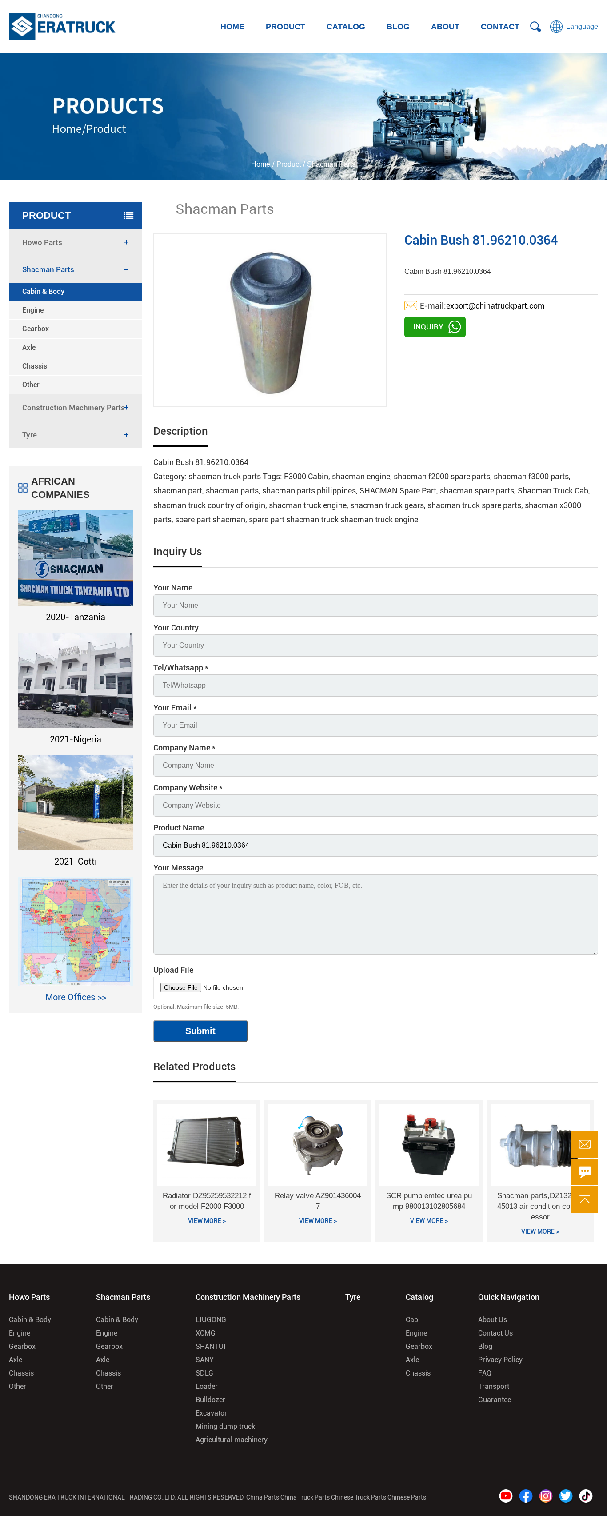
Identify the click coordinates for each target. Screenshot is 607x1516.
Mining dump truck (225, 1426)
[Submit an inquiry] (584, 1172)
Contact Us (495, 1333)
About (445, 26)
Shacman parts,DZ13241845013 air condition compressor (540, 1206)
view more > (207, 1220)
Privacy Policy (500, 1360)
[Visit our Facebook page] (526, 1497)
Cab (412, 1319)
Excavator (211, 1413)
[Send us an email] (584, 1144)
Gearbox (35, 329)
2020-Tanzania (75, 617)
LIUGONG (211, 1319)
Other (31, 385)
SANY (205, 1360)
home (232, 26)
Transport (493, 1386)
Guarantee (494, 1400)
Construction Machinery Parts (248, 1297)
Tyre (352, 1297)
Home (260, 164)
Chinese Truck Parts (358, 1497)
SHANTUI (211, 1346)
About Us (492, 1319)
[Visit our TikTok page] (586, 1497)
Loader (207, 1386)
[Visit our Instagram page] (546, 1497)
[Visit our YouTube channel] (506, 1497)
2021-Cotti (75, 861)
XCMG (206, 1333)
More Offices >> (75, 997)
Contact (500, 26)
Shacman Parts (123, 1297)
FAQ (484, 1373)
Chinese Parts (406, 1497)
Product (285, 26)
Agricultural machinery (232, 1440)
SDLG (204, 1373)
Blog (398, 26)
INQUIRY (428, 326)
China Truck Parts (305, 1497)
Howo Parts (29, 1297)
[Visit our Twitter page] (566, 1497)
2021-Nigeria (75, 739)
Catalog (346, 26)
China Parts (263, 1497)
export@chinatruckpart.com (495, 305)
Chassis (34, 366)
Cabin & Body (43, 291)
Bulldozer (210, 1400)
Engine (33, 310)
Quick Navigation (508, 1297)
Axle (29, 347)
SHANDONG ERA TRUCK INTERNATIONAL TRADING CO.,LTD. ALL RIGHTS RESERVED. (127, 1497)
